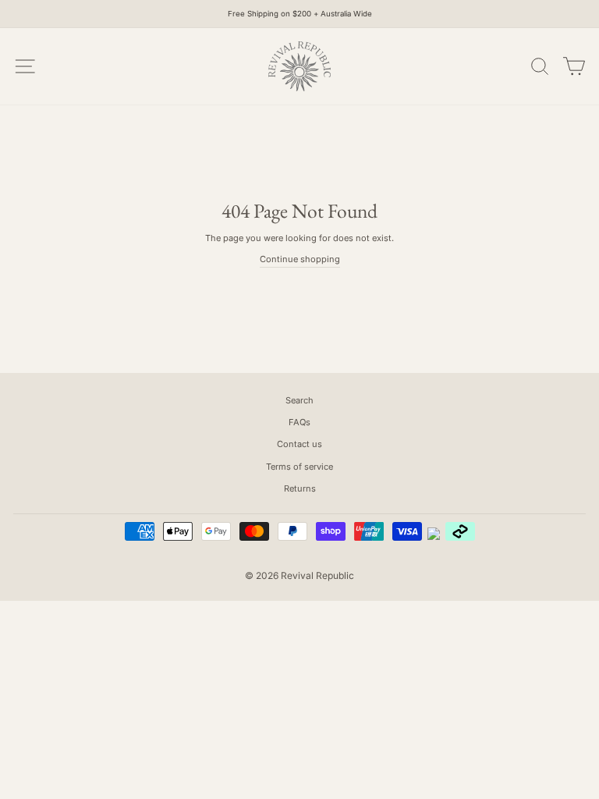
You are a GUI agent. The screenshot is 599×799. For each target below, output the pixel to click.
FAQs (299, 422)
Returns (300, 488)
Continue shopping (300, 259)
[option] (299, 14)
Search (299, 400)
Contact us (299, 444)
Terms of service (299, 466)
